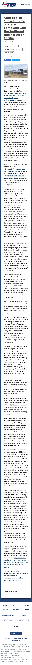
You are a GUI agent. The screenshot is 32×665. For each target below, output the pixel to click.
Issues (5, 609)
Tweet (17, 60)
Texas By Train (8, 616)
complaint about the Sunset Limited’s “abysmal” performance (14, 98)
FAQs (24, 616)
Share (8, 60)
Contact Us (16, 634)
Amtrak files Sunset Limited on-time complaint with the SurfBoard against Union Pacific (15, 28)
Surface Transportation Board (13, 49)
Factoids (8, 620)
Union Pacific (13, 46)
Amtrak (21, 46)
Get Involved (24, 620)
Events (16, 609)
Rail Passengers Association (13, 56)
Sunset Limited (9, 52)
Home (5, 605)
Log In (16, 626)
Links (27, 609)
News (27, 605)
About (16, 605)
